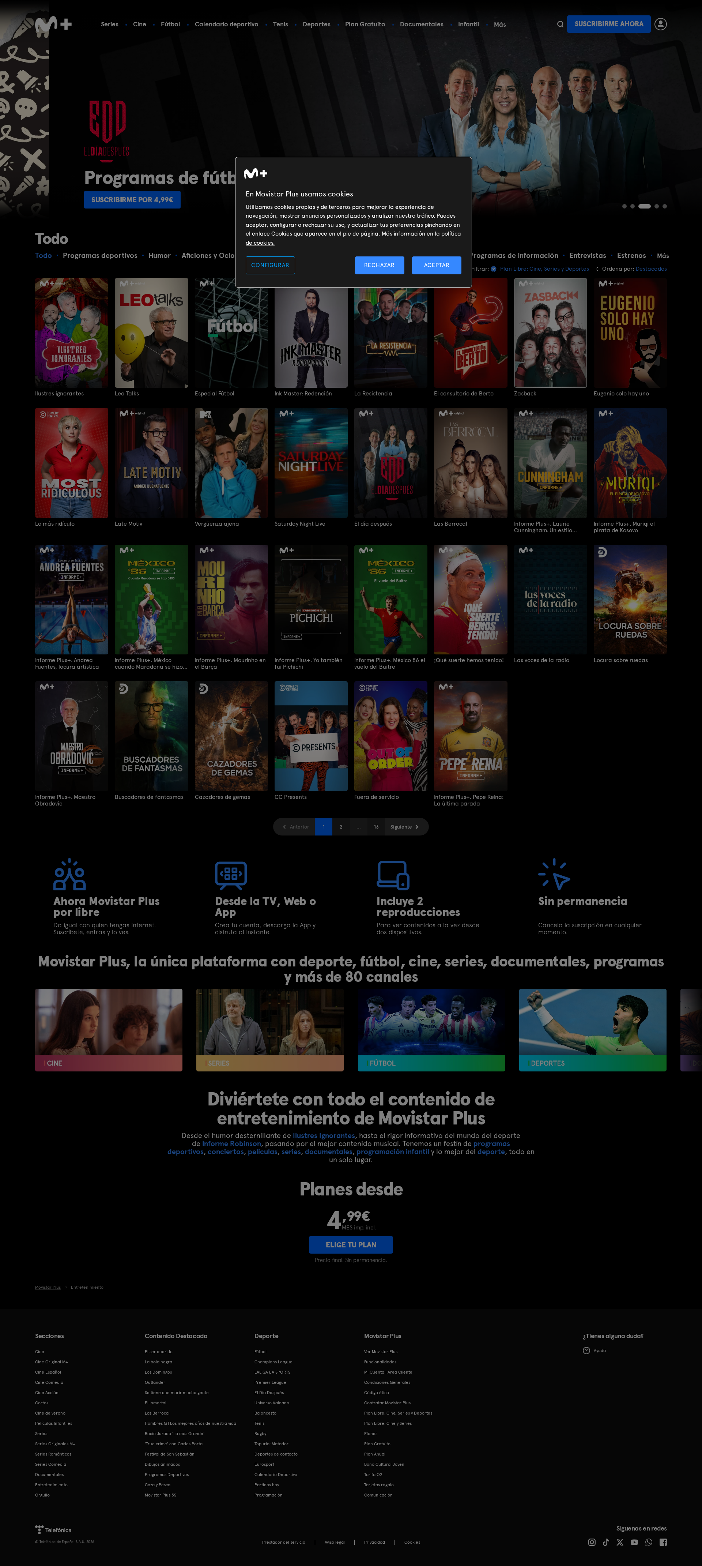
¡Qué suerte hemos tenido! (469, 660)
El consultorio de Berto (464, 393)
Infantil (468, 24)
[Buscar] (560, 24)
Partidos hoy (266, 1484)
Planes (370, 1433)
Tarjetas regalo (379, 1484)
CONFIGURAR (270, 265)
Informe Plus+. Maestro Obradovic (65, 800)
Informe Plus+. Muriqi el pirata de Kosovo (624, 527)
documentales (328, 1151)
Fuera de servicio (376, 797)
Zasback (525, 393)
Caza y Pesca (157, 1484)
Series (109, 24)
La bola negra (158, 1361)
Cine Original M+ (51, 1361)
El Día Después (269, 1392)
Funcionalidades (380, 1361)
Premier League (270, 1382)
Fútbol (170, 24)
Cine (139, 24)
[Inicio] (53, 24)
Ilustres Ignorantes (324, 1135)
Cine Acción (46, 1392)
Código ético (376, 1392)
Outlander (155, 1382)
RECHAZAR (379, 265)
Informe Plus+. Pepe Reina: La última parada (468, 800)
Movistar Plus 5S (160, 1495)
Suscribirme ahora (609, 24)
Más (500, 24)
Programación (268, 1495)
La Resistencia (373, 393)
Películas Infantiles (53, 1423)
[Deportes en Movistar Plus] (593, 1030)
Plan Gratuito (365, 24)
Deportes (317, 24)
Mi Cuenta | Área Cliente (388, 1372)
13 (376, 827)
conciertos (226, 1151)
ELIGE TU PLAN (351, 1244)
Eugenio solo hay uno (621, 393)
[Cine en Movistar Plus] (108, 1030)
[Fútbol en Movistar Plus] (431, 1030)
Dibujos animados (162, 1464)
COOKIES (412, 1542)
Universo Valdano (271, 1402)
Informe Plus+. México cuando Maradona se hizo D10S (149, 663)
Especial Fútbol (214, 393)
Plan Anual (374, 1454)
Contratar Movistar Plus (387, 1402)
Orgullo (42, 1495)
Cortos (41, 1402)
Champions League (273, 1361)
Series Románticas (53, 1454)
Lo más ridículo (55, 524)
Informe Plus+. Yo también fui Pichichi (309, 663)
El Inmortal (155, 1402)
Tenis (280, 24)
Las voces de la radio (541, 660)
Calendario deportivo (226, 24)
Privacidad (374, 1542)
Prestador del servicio (283, 1542)
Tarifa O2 (373, 1474)
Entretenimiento (51, 1484)
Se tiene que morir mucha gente (177, 1392)
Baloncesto (265, 1413)
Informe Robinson (231, 1143)
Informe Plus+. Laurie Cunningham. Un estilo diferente (543, 527)
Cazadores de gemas (222, 797)
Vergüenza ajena (217, 524)
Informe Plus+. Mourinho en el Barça (230, 663)
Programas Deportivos (167, 1474)
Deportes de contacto (276, 1454)
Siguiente (401, 827)
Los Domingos (158, 1372)
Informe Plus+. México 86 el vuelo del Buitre (389, 663)
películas (263, 1151)
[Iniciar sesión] (660, 24)
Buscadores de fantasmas (149, 797)
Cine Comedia (49, 1382)
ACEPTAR (437, 265)
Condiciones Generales (387, 1382)
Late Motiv (128, 524)
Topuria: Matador (271, 1443)
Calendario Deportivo (275, 1474)
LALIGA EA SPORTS (272, 1372)
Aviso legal (335, 1542)
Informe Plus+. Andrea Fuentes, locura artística (67, 663)
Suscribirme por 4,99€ (83, 199)
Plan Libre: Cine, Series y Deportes (398, 1413)
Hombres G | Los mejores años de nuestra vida (190, 1423)
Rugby (260, 1433)
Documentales (422, 24)
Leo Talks (127, 393)
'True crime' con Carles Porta (174, 1443)
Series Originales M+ (55, 1443)
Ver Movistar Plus (380, 1351)
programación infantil (392, 1151)
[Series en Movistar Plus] (270, 1030)
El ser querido (159, 1351)
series (291, 1151)
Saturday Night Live (300, 524)
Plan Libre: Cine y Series (388, 1423)
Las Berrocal (450, 524)
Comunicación (378, 1495)
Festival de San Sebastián (170, 1454)
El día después (373, 524)
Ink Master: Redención (303, 393)
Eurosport (264, 1464)
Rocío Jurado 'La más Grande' (174, 1433)
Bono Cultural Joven (384, 1464)
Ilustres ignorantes (59, 393)
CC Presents (291, 797)
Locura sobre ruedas (621, 660)
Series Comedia (50, 1464)
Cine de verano (50, 1413)
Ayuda (600, 1350)
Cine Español (48, 1372)
